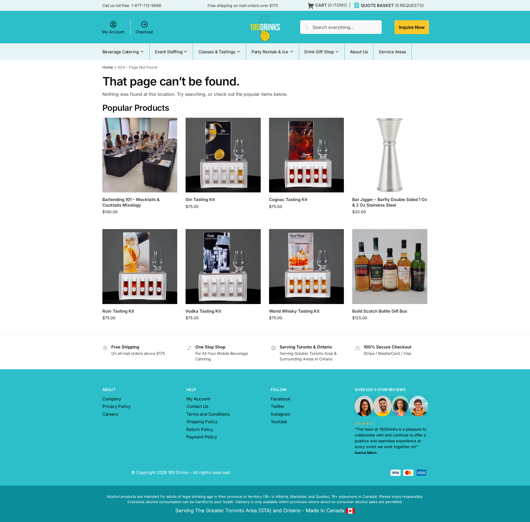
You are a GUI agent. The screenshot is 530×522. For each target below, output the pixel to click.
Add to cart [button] (390, 223)
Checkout (144, 31)
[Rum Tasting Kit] (140, 266)
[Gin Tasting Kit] (223, 155)
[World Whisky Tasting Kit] (306, 266)
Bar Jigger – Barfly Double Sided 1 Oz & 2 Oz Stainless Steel (389, 202)
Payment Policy (201, 437)
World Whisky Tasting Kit (294, 311)
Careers (110, 414)
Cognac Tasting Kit (288, 199)
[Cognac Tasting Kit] (306, 155)
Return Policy (199, 429)
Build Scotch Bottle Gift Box (379, 311)
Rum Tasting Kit (118, 311)
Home (107, 67)
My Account (113, 31)
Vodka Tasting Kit (203, 311)
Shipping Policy (201, 421)
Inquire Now (412, 27)
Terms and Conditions (208, 414)
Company (111, 398)
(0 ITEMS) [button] (331, 5)
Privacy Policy (116, 406)
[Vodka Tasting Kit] (223, 266)
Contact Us (197, 406)
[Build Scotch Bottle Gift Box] (389, 266)
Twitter (278, 406)
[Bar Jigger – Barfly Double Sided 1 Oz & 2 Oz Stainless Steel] (389, 155)
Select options (140, 223)
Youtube (279, 421)
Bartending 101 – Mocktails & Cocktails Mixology (131, 202)
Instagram (280, 414)
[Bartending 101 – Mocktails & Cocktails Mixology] (140, 155)
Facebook (280, 398)
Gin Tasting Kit (200, 199)
